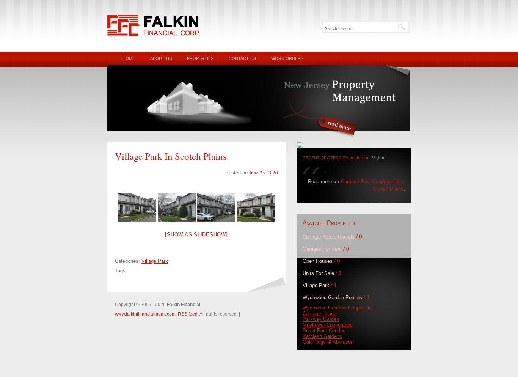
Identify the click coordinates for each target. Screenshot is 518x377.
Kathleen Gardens (322, 336)
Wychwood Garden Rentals (332, 297)
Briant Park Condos (324, 330)
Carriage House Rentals (329, 237)
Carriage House (319, 313)
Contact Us (242, 58)
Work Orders (287, 58)
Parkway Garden (321, 319)
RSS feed (188, 314)
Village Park (154, 261)
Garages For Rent (322, 249)
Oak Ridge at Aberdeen (328, 342)
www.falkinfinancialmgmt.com (145, 314)
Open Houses (318, 261)
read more (338, 128)
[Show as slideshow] (196, 234)
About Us (161, 58)
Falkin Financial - (153, 25)
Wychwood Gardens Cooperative (338, 308)
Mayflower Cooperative (328, 325)
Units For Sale (318, 273)
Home (128, 58)
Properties (200, 58)
